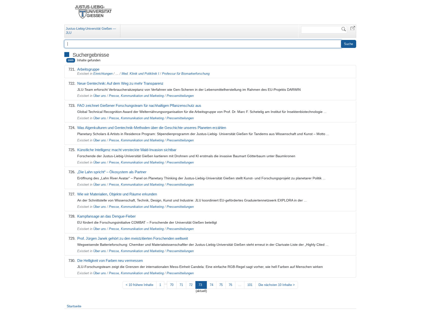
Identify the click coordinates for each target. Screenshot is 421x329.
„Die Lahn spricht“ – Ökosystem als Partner (111, 172)
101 (249, 285)
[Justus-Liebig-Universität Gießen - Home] (93, 12)
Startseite (74, 306)
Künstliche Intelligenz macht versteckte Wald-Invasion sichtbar (126, 150)
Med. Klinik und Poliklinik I (140, 73)
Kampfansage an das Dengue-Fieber (106, 216)
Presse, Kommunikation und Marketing (136, 96)
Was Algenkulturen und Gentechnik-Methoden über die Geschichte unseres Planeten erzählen (151, 128)
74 (211, 285)
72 (190, 285)
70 (171, 285)
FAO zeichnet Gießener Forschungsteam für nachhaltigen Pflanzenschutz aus (139, 105)
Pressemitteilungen (180, 96)
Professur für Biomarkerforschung (186, 73)
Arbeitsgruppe (88, 69)
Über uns (99, 96)
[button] (353, 28)
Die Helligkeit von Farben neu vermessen (110, 260)
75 (221, 285)
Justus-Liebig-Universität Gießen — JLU (91, 31)
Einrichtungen (103, 73)
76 (230, 285)
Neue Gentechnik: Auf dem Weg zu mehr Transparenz (120, 83)
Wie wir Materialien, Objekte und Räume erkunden (117, 194)
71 (181, 285)
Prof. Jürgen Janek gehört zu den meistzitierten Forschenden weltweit (132, 238)
